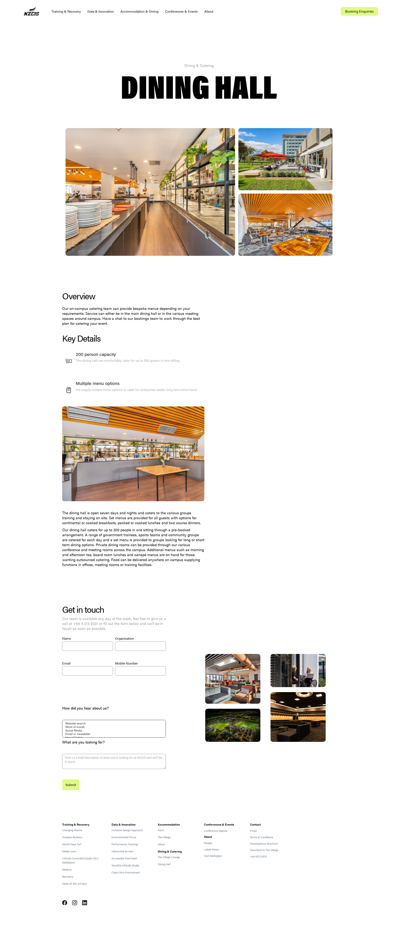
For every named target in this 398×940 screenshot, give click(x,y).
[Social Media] (114, 730)
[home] (31, 11)
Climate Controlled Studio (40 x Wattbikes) (80, 860)
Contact (255, 824)
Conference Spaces (215, 831)
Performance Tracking (125, 844)
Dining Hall (164, 864)
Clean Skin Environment (126, 872)
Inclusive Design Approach (127, 830)
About (208, 11)
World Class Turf (71, 844)
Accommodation (169, 824)
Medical (67, 869)
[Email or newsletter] (114, 734)
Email (66, 663)
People (208, 843)
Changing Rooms (72, 830)
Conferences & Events (181, 11)
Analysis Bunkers (72, 837)
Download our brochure (264, 843)
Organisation (124, 638)
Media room (69, 851)
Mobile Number (126, 663)
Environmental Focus (124, 837)
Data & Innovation (100, 11)
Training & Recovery (66, 11)
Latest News (211, 849)
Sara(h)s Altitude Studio (125, 865)
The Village (164, 837)
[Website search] (114, 723)
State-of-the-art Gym (74, 883)
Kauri (161, 830)
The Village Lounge (169, 857)
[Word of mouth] (114, 727)
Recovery (67, 876)
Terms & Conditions (261, 837)
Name (66, 638)
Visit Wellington (213, 856)
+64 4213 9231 (258, 856)
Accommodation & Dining (139, 11)
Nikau (161, 844)
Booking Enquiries (359, 11)
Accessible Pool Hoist (124, 858)
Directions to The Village (264, 850)
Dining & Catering (170, 851)
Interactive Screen (122, 851)
